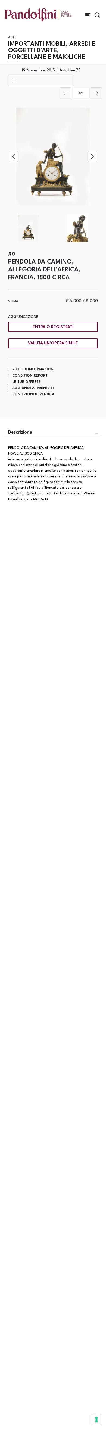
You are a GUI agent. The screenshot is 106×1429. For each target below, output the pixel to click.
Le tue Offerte (26, 382)
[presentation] (13, 156)
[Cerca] (97, 15)
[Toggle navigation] (87, 15)
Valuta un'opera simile (53, 343)
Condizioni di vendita (33, 394)
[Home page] (38, 14)
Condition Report (30, 375)
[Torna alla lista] (40, 80)
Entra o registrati (53, 327)
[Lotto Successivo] (96, 93)
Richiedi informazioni (33, 369)
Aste (12, 37)
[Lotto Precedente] (65, 93)
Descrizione (20, 432)
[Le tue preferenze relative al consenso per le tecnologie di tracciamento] (96, 1419)
